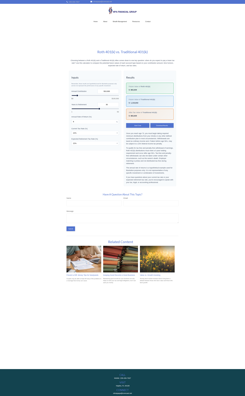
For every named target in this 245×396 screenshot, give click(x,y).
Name (69, 198)
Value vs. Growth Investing (150, 275)
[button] (95, 22)
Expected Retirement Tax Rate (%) (84, 139)
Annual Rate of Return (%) (81, 117)
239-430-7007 (74, 2)
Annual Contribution (79, 91)
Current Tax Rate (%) (79, 129)
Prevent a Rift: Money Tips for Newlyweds (82, 275)
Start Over (137, 125)
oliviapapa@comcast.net (102, 2)
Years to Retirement (79, 105)
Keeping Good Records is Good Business (119, 275)
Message (70, 211)
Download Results (162, 125)
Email (125, 198)
